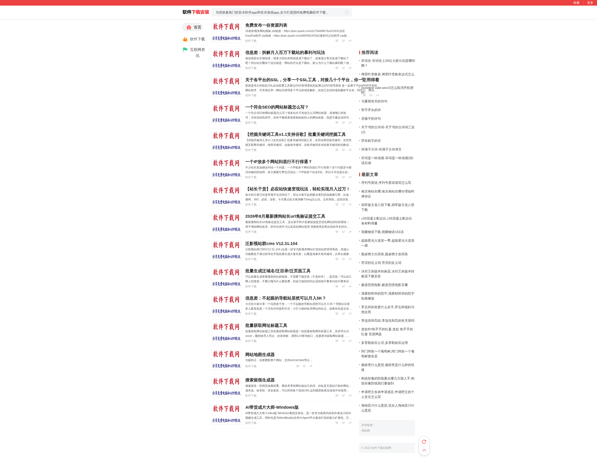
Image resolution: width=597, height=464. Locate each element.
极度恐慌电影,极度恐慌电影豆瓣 (384, 285)
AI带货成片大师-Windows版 (272, 407)
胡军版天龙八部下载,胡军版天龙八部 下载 (387, 207)
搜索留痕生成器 (260, 380)
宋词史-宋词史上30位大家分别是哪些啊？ (388, 63)
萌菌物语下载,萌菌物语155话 (382, 232)
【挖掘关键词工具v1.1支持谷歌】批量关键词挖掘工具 (295, 134)
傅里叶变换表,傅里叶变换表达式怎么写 (387, 76)
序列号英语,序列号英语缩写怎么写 (386, 183)
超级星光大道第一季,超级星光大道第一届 (387, 243)
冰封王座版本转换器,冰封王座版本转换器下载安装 (387, 273)
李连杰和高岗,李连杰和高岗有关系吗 (387, 320)
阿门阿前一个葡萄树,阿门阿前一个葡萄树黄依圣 (387, 353)
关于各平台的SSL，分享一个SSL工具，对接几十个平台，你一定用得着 (312, 79)
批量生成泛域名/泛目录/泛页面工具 (278, 271)
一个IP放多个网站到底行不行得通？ (278, 161)
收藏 (576, 2)
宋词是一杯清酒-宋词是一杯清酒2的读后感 (387, 160)
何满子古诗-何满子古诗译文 (381, 149)
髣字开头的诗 (371, 110)
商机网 (365, 430)
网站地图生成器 (260, 354)
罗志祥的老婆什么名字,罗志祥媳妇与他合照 (387, 309)
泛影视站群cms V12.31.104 (271, 243)
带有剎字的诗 (371, 141)
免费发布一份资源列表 (266, 25)
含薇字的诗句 (371, 118)
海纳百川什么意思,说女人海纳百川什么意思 (387, 408)
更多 (590, 2)
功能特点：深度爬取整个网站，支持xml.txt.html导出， (278, 360)
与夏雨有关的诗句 (374, 101)
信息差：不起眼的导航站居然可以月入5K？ (285, 298)
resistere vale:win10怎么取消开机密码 (387, 90)
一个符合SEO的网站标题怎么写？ (277, 107)
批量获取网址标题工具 (266, 325)
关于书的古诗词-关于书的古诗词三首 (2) (388, 129)
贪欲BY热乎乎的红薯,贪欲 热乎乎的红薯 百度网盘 (387, 331)
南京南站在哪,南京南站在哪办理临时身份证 (387, 193)
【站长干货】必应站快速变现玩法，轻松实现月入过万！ (297, 189)
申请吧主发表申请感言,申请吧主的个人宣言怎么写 (387, 394)
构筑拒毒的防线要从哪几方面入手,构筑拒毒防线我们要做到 (387, 381)
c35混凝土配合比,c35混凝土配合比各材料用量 (386, 220)
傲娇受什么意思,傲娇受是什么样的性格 (387, 367)
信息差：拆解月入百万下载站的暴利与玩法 (285, 52)
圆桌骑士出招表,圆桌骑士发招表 (384, 254)
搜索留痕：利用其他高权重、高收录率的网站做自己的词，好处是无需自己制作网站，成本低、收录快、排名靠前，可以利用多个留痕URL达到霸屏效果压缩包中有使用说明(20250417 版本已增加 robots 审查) (298, 390)
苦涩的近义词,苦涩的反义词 (381, 263)
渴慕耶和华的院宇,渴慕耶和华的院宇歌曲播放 (387, 296)
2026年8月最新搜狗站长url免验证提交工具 (285, 216)
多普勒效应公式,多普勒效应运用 (384, 343)
